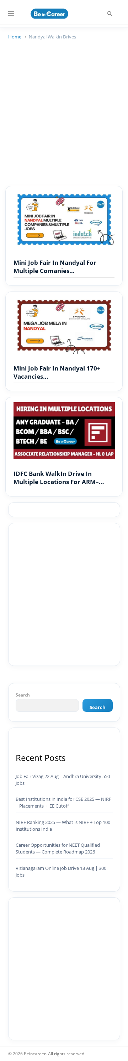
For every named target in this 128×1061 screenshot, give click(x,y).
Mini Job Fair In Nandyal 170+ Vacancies (57, 372)
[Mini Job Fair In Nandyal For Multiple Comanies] (64, 195)
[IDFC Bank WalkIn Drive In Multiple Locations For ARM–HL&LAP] (64, 406)
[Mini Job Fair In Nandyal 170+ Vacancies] (64, 301)
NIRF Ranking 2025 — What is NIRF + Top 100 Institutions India (63, 825)
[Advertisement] (64, 110)
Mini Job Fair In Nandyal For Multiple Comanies (55, 267)
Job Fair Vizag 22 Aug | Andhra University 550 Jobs (63, 779)
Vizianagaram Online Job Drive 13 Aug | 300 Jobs (61, 871)
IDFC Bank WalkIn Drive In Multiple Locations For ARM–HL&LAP (56, 478)
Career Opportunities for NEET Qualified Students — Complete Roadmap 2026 (58, 848)
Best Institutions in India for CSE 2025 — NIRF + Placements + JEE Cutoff (63, 802)
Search (23, 695)
